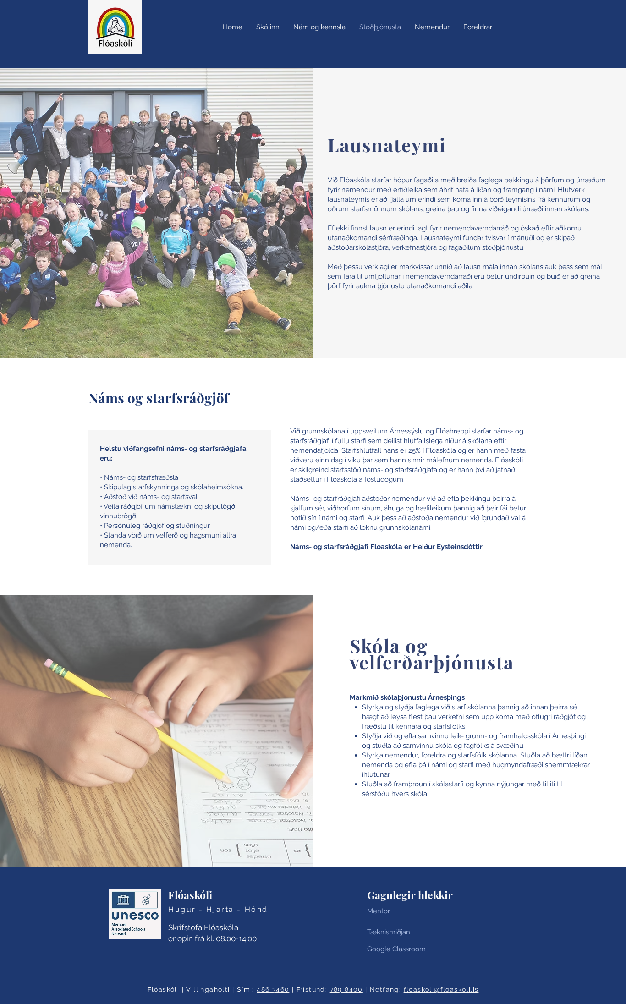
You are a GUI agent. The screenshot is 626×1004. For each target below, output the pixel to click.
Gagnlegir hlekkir (410, 895)
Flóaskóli (190, 895)
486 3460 (273, 989)
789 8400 (346, 989)
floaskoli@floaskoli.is (441, 989)
